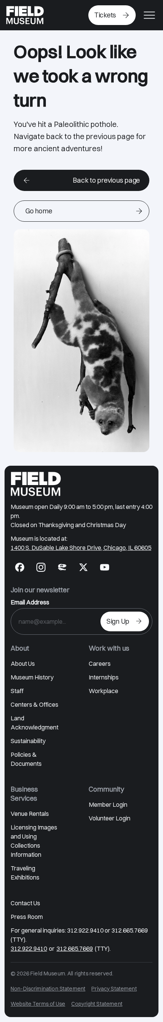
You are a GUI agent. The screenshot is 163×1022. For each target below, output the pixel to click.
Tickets (105, 15)
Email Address (30, 602)
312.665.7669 (74, 948)
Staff (17, 691)
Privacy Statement (114, 988)
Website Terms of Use (38, 1003)
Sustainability (28, 741)
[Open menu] (149, 15)
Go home (38, 211)
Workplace (103, 691)
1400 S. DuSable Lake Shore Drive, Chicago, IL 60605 (81, 547)
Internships (104, 677)
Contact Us (25, 903)
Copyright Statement (96, 1003)
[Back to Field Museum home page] (25, 15)
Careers (100, 663)
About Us (23, 663)
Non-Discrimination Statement (48, 988)
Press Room (27, 916)
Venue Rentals (30, 813)
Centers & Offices (34, 704)
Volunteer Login (109, 818)
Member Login (108, 804)
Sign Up (118, 621)
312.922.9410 (29, 948)
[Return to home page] (36, 484)
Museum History (32, 677)
